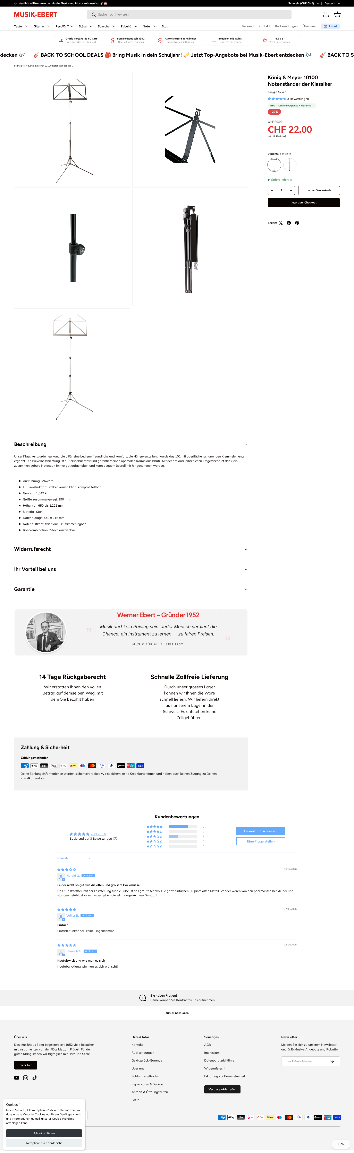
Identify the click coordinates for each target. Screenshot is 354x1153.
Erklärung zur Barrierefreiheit (224, 1076)
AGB (207, 1045)
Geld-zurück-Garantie (147, 1060)
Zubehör (127, 26)
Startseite (19, 65)
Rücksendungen (286, 26)
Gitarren (39, 26)
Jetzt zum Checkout (304, 202)
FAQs (135, 1100)
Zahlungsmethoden (145, 1076)
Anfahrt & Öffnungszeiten (150, 1092)
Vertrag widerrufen (222, 1089)
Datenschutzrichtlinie (219, 1060)
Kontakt (264, 26)
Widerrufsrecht (214, 1068)
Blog (165, 26)
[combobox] (189, 14)
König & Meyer (277, 92)
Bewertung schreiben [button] (261, 831)
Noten (147, 26)
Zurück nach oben (177, 1012)
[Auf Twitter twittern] (281, 223)
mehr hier (26, 1065)
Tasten (19, 26)
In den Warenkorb (319, 190)
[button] (337, 14)
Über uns (309, 26)
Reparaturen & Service (147, 1084)
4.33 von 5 (98, 834)
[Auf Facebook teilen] (289, 223)
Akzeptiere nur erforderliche (44, 1143)
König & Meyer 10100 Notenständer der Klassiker (51, 65)
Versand (248, 26)
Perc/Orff (62, 26)
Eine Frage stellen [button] (261, 841)
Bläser (83, 26)
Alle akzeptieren (44, 1133)
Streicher (104, 26)
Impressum (212, 1053)
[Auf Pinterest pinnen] (297, 223)
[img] (66, 870)
